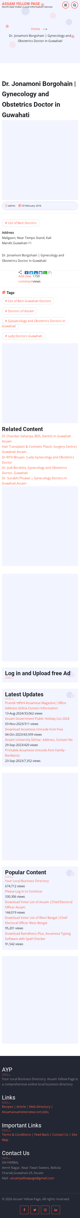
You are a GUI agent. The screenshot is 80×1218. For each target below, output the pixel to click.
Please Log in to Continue (23, 891)
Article (22, 1107)
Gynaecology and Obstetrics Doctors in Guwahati (33, 323)
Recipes (8, 1107)
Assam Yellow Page (21, 4)
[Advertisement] (40, 160)
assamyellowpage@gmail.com (32, 1178)
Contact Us (60, 1134)
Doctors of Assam (21, 311)
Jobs (46, 1112)
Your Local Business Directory (27, 881)
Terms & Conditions (16, 1134)
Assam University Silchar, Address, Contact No (39, 740)
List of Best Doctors (22, 223)
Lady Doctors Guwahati (25, 336)
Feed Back (41, 1134)
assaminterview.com (22, 1112)
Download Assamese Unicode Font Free (34, 729)
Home (35, 29)
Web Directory (39, 1107)
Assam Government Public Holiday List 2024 (37, 718)
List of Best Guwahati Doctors (29, 301)
